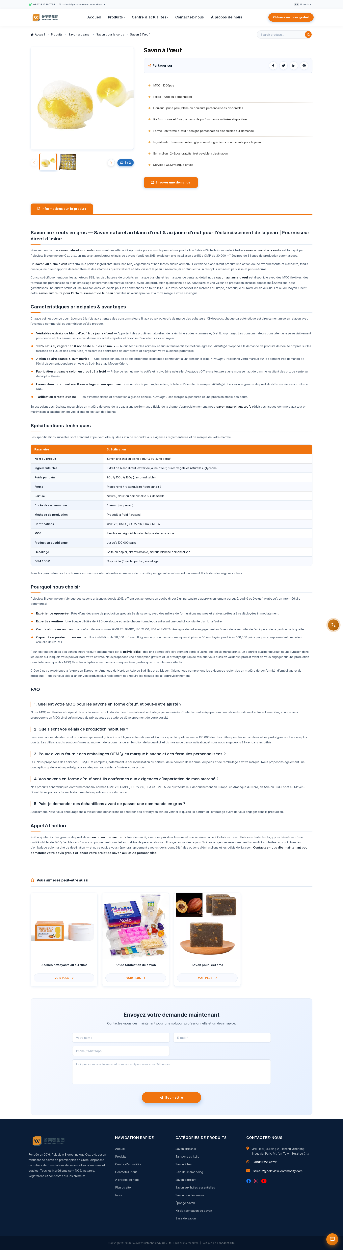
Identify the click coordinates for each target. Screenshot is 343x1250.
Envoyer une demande (172, 182)
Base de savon (185, 1218)
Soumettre (173, 1097)
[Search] (308, 34)
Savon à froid (184, 1164)
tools (118, 1195)
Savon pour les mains (189, 1195)
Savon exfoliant (185, 1180)
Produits (116, 17)
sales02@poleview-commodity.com (278, 1171)
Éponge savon (185, 1203)
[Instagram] (256, 1181)
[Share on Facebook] (273, 65)
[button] (111, 162)
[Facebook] (248, 1181)
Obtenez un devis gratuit (291, 17)
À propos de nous (226, 17)
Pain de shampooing (189, 1172)
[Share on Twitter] (283, 65)
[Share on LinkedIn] (294, 65)
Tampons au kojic (187, 1156)
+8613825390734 (265, 1162)
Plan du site (123, 1187)
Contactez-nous (189, 17)
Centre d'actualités (150, 17)
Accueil (94, 17)
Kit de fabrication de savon (193, 1211)
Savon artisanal (185, 1149)
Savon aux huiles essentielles (195, 1187)
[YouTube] (264, 1181)
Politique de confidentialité (218, 1242)
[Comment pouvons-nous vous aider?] (333, 625)
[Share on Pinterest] (304, 65)
